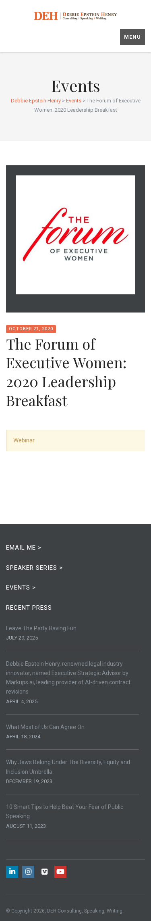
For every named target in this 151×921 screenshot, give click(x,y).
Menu (132, 37)
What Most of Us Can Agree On (45, 727)
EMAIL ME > (23, 547)
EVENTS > (21, 587)
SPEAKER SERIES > (34, 567)
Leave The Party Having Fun (41, 628)
